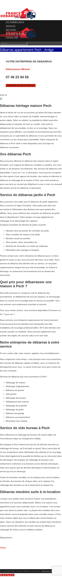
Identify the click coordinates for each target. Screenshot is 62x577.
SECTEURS (11, 30)
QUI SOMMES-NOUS (15, 22)
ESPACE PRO (12, 37)
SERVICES (10, 26)
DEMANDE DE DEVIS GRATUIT (20, 85)
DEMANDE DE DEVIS (15, 34)
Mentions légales (49, 571)
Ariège (3, 547)
